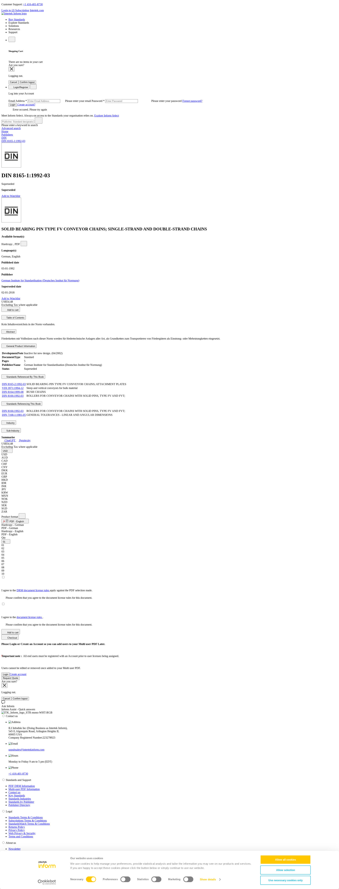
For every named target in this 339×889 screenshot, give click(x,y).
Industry (10, 423)
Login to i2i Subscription (15, 10)
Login (12, 104)
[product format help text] (22, 516)
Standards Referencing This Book (23, 404)
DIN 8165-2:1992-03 (14, 384)
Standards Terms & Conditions (25, 817)
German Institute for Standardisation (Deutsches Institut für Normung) (40, 280)
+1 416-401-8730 (33, 4)
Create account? (26, 104)
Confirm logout (27, 82)
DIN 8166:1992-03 (12, 395)
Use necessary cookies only (285, 880)
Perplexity (25, 440)
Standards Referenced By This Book (25, 377)
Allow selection (285, 870)
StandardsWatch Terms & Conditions (29, 823)
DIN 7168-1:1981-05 (14, 414)
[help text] (24, 243)
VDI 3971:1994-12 (12, 388)
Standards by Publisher (21, 801)
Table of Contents (15, 317)
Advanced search (11, 128)
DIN (4, 137)
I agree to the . (22, 617)
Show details (208, 879)
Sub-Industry (12, 430)
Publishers (7, 134)
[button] (7, 450)
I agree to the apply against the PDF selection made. (46, 590)
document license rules (30, 617)
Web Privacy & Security (21, 833)
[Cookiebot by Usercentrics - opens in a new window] (46, 882)
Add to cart (13, 310)
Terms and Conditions (20, 836)
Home (4, 131)
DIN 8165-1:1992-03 (13, 140)
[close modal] (11, 69)
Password (137, 100)
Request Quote (10, 678)
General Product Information (20, 346)
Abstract (10, 332)
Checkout (12, 638)
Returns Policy (16, 826)
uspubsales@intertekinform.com (26, 749)
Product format (10, 516)
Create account (18, 674)
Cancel (13, 82)
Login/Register (20, 87)
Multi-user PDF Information (24, 789)
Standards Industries (19, 798)
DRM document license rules (33, 590)
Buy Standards (16, 19)
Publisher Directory (19, 805)
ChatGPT (10, 440)
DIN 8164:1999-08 (12, 391)
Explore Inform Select (106, 115)
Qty (3, 537)
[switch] (125, 879)
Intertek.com (37, 10)
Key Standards (16, 795)
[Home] (14, 13)
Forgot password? (192, 100)
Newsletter (14, 848)
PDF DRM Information (21, 785)
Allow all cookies (285, 859)
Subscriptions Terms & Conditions (27, 820)
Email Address (50, 100)
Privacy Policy (16, 830)
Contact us (14, 792)
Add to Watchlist (10, 195)
